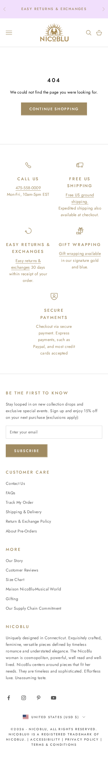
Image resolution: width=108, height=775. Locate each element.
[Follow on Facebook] (9, 698)
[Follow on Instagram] (23, 698)
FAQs (10, 493)
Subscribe (26, 451)
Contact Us (15, 483)
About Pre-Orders (21, 531)
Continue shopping (54, 109)
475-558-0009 (28, 188)
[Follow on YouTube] (53, 698)
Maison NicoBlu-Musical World (33, 589)
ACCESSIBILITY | (47, 739)
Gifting (12, 599)
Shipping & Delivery (23, 512)
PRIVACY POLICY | (83, 739)
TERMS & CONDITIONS (54, 744)
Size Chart (15, 579)
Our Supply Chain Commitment (33, 608)
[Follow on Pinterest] (38, 698)
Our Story (14, 560)
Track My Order (19, 502)
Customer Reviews (22, 570)
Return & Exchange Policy (28, 521)
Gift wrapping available (80, 253)
